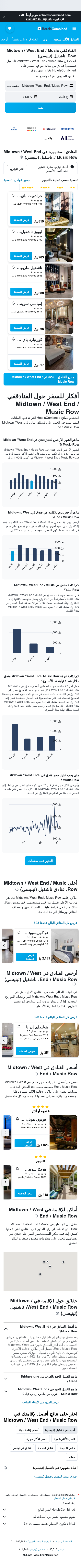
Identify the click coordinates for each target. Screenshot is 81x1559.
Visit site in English (39, 19)
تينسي (61, 1549)
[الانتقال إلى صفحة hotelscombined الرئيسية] (52, 28)
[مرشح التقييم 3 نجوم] (60, 188)
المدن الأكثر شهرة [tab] (37, 1439)
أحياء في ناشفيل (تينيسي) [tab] (60, 1430)
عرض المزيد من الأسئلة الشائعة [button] (40, 1402)
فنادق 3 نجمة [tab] (67, 1448)
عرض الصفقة (21, 220)
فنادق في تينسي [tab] (22, 1448)
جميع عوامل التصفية (17, 180)
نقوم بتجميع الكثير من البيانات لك (54, 1516)
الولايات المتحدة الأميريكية (38, 1541)
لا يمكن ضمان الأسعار (64, 1498)
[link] (40, 379)
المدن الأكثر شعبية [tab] (64, 1439)
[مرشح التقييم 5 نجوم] (28, 188)
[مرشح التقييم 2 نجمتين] (72, 188)
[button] (4, 17)
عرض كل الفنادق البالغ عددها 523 (55, 922)
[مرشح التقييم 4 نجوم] (45, 188)
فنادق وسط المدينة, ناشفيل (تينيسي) (55, 1476)
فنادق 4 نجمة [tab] (45, 1448)
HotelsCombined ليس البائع (56, 1509)
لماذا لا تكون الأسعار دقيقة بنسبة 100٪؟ (49, 1523)
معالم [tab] (72, 1457)
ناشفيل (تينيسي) (37, 1549)
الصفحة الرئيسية (64, 1541)
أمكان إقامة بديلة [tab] (29, 1430)
